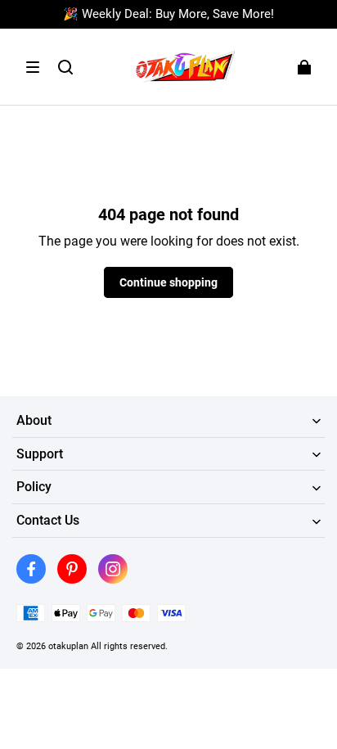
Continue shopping (168, 282)
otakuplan (68, 646)
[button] (32, 67)
